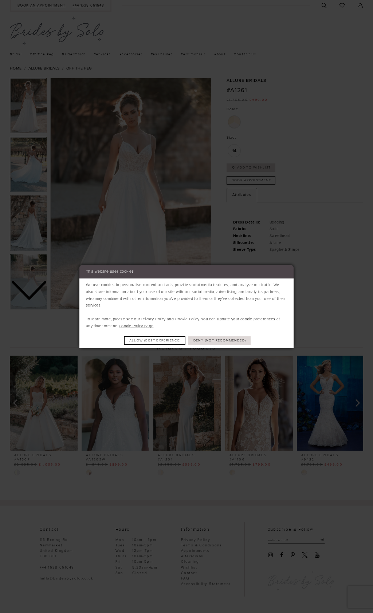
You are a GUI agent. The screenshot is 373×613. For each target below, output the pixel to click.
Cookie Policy (187, 319)
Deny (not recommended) (219, 341)
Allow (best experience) (155, 341)
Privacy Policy (153, 319)
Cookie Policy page (136, 326)
